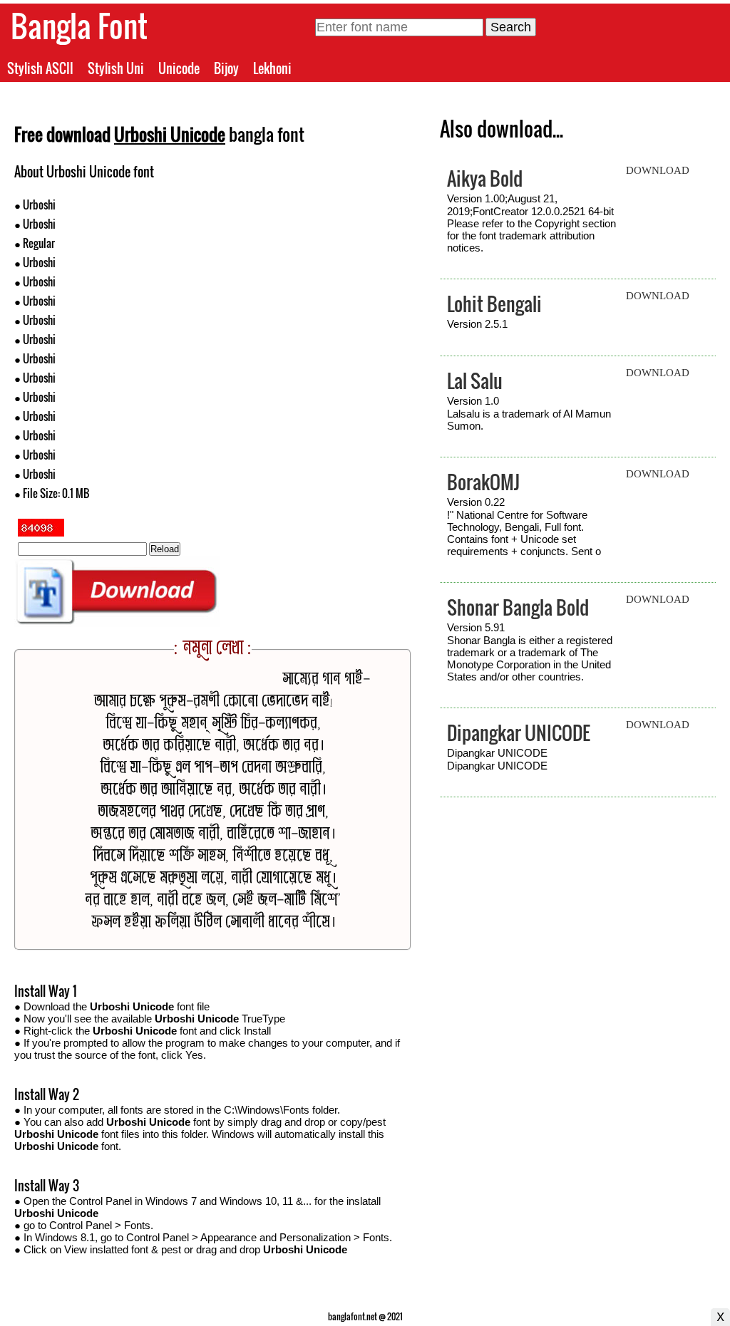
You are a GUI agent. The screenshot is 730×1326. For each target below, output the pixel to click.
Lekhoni (272, 68)
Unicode (179, 68)
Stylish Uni (116, 68)
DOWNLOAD (657, 170)
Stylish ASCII (40, 68)
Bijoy (226, 68)
